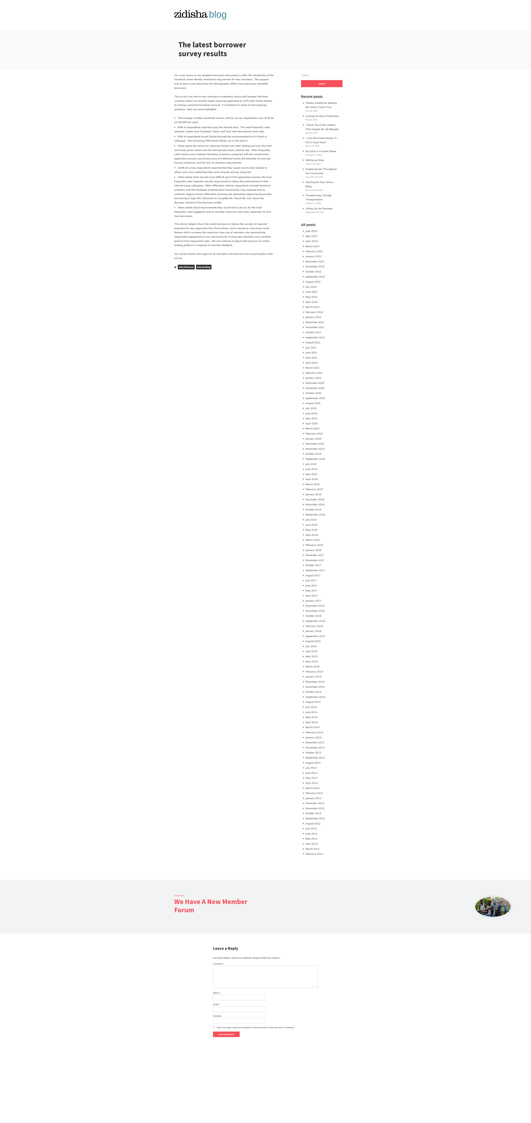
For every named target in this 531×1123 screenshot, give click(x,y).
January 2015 (313, 676)
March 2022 (312, 307)
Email (216, 1004)
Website (217, 1016)
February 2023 (314, 251)
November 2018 (315, 504)
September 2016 (315, 621)
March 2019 (312, 484)
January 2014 (313, 737)
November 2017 (315, 560)
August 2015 (313, 641)
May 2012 (311, 838)
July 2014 (311, 707)
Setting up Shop (314, 160)
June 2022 (311, 291)
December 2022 (314, 261)
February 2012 (314, 853)
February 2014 (314, 732)
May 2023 (311, 236)
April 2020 (311, 423)
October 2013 (313, 752)
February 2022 (314, 312)
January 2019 (313, 494)
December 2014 (314, 681)
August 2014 (313, 701)
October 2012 (313, 813)
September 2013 (315, 757)
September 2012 (315, 818)
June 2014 (311, 712)
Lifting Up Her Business (319, 208)
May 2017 (311, 590)
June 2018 (311, 524)
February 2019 (314, 489)
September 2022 (315, 276)
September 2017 (315, 570)
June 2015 (311, 651)
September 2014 (315, 696)
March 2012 (312, 848)
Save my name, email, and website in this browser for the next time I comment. (255, 1027)
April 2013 (311, 783)
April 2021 (311, 362)
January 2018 (313, 550)
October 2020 (313, 393)
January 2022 (313, 317)
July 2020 (311, 408)
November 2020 (315, 388)
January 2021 (313, 377)
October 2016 (313, 615)
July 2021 (311, 347)
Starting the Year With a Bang (319, 184)
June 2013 (311, 772)
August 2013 (313, 762)
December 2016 (314, 605)
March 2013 (312, 788)
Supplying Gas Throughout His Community (321, 171)
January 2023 (313, 256)
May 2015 (311, 656)
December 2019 (314, 443)
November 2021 (315, 327)
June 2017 (311, 585)
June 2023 (311, 231)
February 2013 (314, 793)
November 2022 (315, 266)
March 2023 (312, 246)
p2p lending (203, 267)
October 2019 (313, 453)
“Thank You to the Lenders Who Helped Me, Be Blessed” (322, 127)
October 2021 (313, 332)
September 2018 (315, 514)
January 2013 (313, 798)
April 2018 (311, 534)
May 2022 (311, 296)
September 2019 (315, 458)
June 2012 (311, 833)
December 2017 (314, 555)
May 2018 (311, 529)
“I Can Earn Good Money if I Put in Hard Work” (321, 140)
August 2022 (313, 281)
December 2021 (314, 322)
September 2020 (315, 398)
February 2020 (314, 433)
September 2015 (315, 636)
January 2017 (313, 600)
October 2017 (313, 565)
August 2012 (313, 823)
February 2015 (314, 671)
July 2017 (311, 580)
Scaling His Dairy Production (322, 116)
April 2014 (311, 722)
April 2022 (311, 302)
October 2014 (313, 691)
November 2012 (315, 808)
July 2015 (311, 646)
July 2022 (311, 286)
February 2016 (314, 626)
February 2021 (314, 372)
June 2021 (311, 352)
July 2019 (311, 464)
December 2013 (314, 742)
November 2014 (315, 686)
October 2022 (313, 271)
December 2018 (314, 499)
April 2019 (311, 479)
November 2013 (315, 747)
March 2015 (312, 666)
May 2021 (311, 357)
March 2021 (312, 367)
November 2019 (315, 448)
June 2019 (311, 469)
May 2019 (311, 474)
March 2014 (312, 727)
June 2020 (311, 413)
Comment (218, 963)
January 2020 (313, 438)
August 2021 (313, 342)
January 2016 (313, 631)
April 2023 (311, 241)
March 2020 (312, 428)
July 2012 (311, 828)
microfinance (186, 267)
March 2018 (312, 539)
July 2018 (311, 519)
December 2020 (314, 383)
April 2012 (311, 843)
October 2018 (313, 509)
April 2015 (311, 661)
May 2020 (311, 418)
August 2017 (313, 575)
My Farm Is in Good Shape (320, 151)
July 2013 (311, 767)
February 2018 (314, 545)
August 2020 (313, 403)
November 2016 (315, 610)
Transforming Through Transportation (318, 197)
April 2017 (311, 595)
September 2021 (315, 337)
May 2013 (311, 777)
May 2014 (311, 717)
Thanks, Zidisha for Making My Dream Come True (321, 105)
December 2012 (314, 803)
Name (216, 992)
